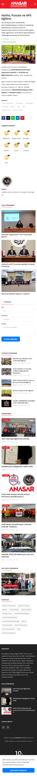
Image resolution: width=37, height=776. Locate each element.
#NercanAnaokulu (21, 625)
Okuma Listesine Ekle (9, 42)
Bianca (4, 610)
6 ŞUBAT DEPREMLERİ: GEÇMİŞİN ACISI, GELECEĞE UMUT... (24, 402)
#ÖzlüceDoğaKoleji (8, 633)
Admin (3, 189)
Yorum (3, 324)
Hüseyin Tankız (6, 110)
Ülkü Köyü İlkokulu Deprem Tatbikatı (15, 294)
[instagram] (3, 727)
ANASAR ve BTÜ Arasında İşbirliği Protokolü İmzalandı (18, 265)
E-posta (4, 316)
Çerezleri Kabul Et (18, 770)
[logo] (18, 4)
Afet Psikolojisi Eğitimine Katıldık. (15, 439)
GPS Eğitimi (5, 106)
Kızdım (16, 151)
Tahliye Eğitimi (14, 610)
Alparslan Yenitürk (18, 110)
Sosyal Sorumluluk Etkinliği (10, 621)
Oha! (6, 163)
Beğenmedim (16, 138)
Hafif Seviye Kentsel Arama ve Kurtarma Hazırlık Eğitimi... (23, 381)
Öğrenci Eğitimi (26, 610)
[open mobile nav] (2, 4)
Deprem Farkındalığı (8, 606)
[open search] (35, 4)
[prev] (27, 48)
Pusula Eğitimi (29, 103)
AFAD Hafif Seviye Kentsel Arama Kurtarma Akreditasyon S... (15, 495)
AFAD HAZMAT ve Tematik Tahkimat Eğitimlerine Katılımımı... (22, 371)
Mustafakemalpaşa (7, 103)
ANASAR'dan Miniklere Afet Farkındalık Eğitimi (22, 360)
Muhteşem (26, 138)
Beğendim (6, 138)
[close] (35, 757)
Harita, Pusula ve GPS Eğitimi (23, 391)
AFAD (18, 106)
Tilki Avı (13, 106)
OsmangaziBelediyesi (9, 617)
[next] (32, 48)
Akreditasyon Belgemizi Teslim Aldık (17, 466)
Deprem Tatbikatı (23, 606)
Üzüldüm (26, 151)
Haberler (6, 39)
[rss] (8, 727)
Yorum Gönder (11, 339)
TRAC (23, 106)
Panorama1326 (7, 625)
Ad (2, 307)
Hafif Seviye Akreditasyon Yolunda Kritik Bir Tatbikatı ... (16, 525)
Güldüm (6, 151)
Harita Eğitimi (19, 103)
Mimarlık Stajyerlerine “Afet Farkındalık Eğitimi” (16, 236)
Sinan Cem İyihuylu (8, 629)
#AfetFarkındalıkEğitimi (22, 613)
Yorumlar (7, 302)
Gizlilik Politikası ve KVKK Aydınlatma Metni (18, 741)
